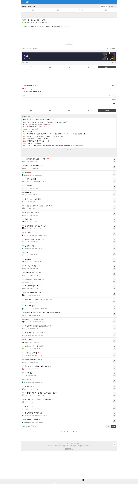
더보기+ (114, 116)
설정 (77, 443)
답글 (24, 95)
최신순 (34, 85)
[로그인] (111, 2)
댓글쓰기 (107, 67)
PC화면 (67, 443)
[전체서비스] (115, 2)
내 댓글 (57, 10)
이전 (69, 67)
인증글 (105, 10)
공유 (108, 48)
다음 (88, 67)
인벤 (27, 2)
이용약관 (50, 446)
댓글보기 (107, 110)
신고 (30, 48)
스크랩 (113, 48)
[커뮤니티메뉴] (23, 2)
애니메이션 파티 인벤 (28, 6)
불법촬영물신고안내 (84, 446)
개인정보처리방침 (60, 446)
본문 (50, 67)
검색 (108, 426)
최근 (24, 426)
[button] (67, 149)
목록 (31, 67)
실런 (24, 22)
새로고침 (114, 85)
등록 (114, 103)
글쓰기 (115, 6)
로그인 (61, 443)
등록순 (30, 85)
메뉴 (23, 62)
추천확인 (24, 48)
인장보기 (27, 62)
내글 (33, 10)
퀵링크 (73, 443)
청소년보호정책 (71, 446)
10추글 (81, 10)
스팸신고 (35, 48)
